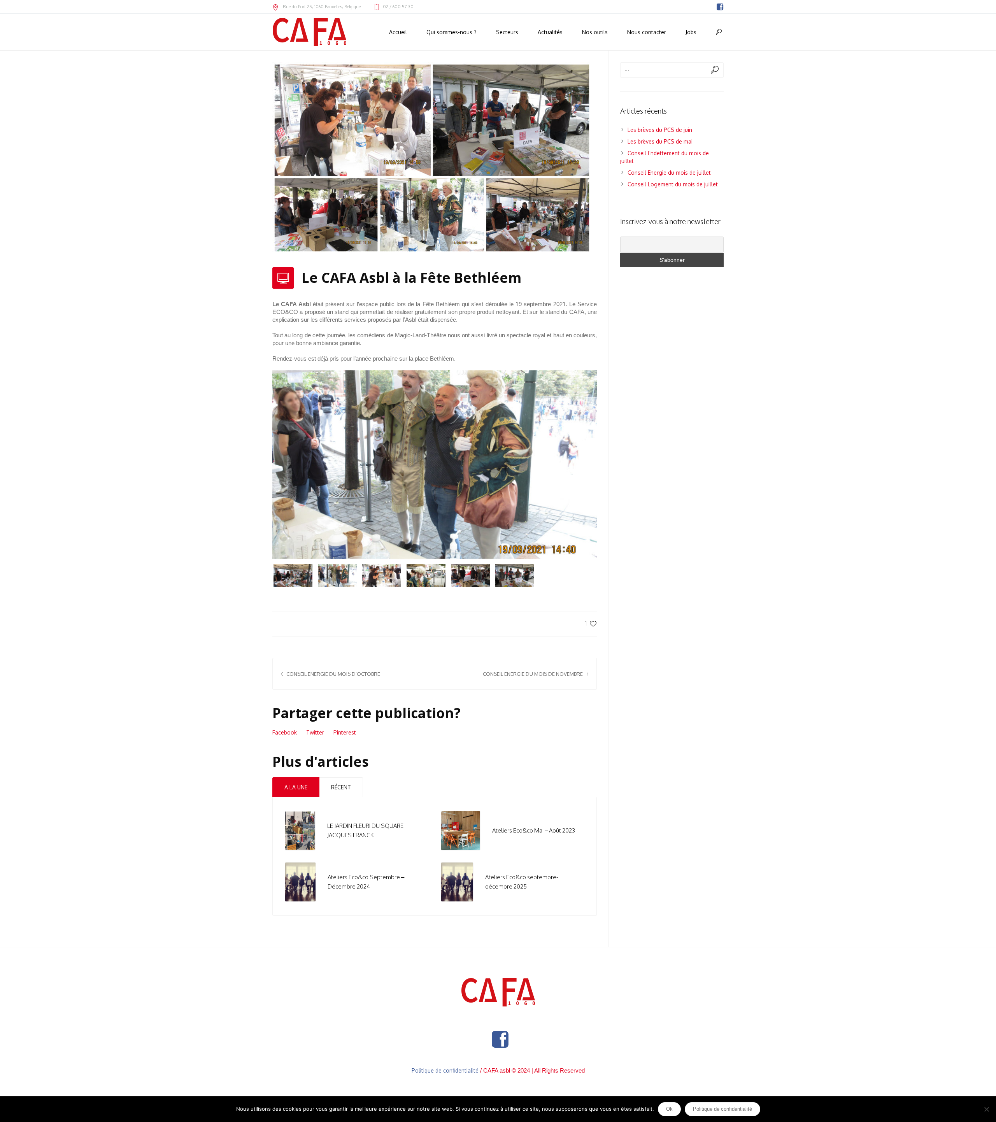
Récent (341, 787)
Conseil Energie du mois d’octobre (333, 674)
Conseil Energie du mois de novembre (533, 674)
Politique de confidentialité (445, 1070)
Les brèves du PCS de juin (660, 129)
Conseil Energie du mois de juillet (669, 172)
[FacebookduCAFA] (720, 7)
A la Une (295, 787)
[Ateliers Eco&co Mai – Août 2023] (460, 830)
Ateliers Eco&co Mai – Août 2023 (533, 830)
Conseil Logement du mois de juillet (673, 184)
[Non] (986, 1109)
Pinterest (344, 732)
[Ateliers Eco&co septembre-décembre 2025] (457, 881)
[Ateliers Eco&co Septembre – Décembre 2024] (300, 881)
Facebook (284, 732)
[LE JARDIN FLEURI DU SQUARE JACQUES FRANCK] (300, 830)
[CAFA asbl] (498, 992)
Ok (669, 1109)
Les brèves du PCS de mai (660, 141)
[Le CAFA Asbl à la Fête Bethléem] (431, 157)
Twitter (315, 732)
